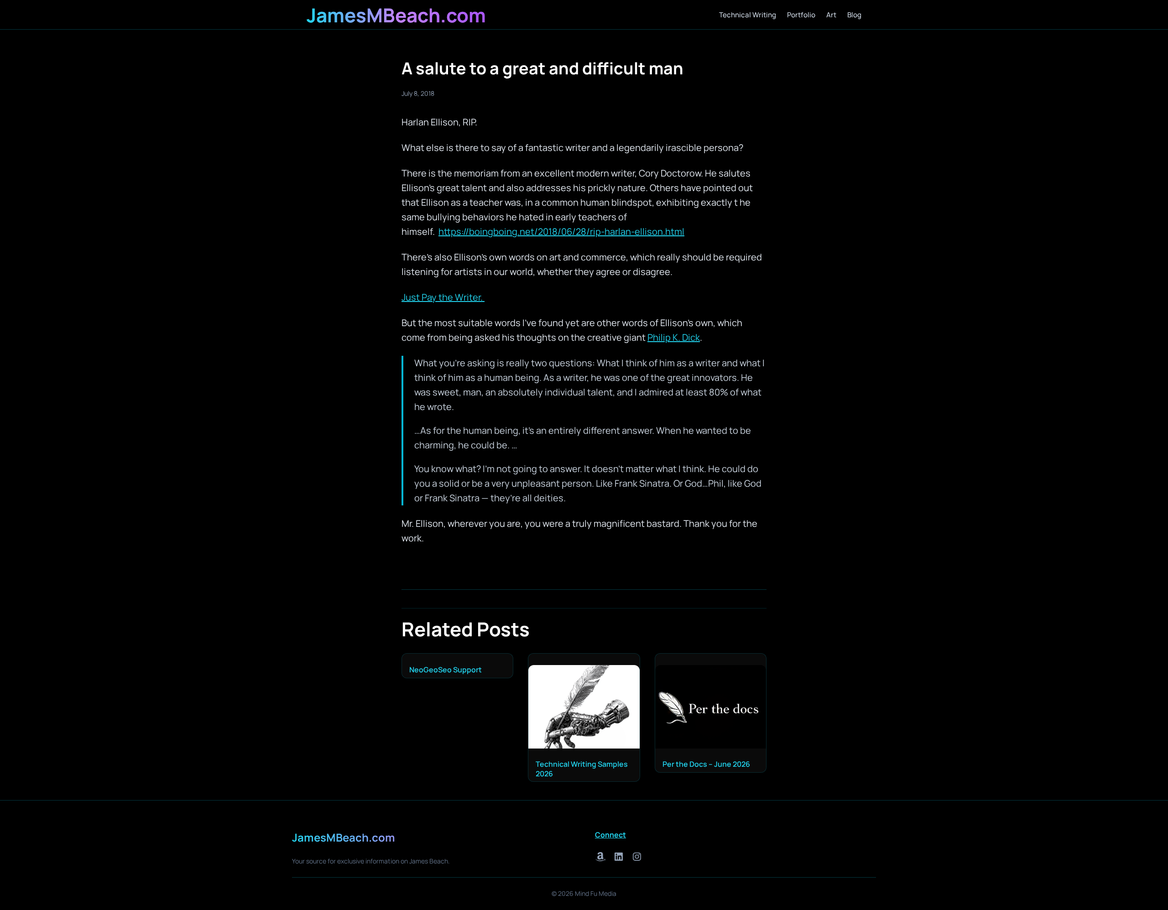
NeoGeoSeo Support (445, 670)
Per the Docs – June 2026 (706, 764)
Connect (610, 835)
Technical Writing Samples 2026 (582, 769)
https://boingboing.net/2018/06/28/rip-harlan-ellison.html (561, 231)
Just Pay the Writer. (443, 297)
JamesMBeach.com (396, 15)
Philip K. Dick (673, 337)
